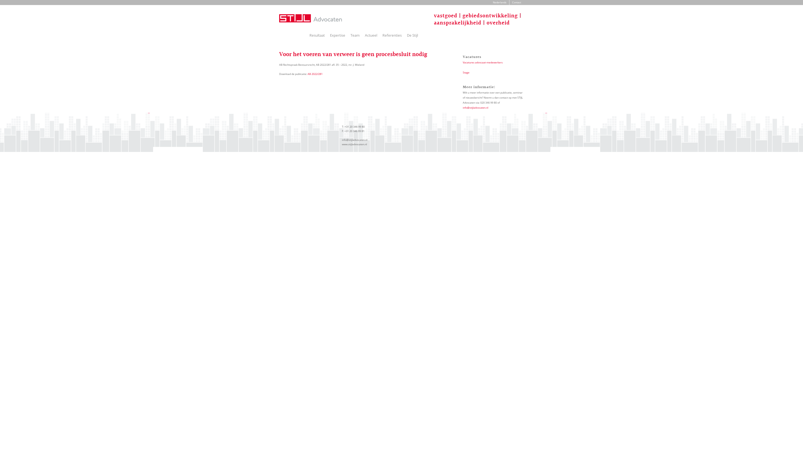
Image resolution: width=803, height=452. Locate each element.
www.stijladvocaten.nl (354, 144)
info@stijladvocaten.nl (475, 107)
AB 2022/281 (315, 74)
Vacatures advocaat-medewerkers (483, 62)
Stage (466, 72)
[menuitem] (499, 2)
